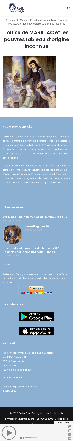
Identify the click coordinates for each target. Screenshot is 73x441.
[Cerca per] (68, 9)
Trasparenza (9, 390)
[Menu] (4, 9)
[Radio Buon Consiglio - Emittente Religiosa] (17, 7)
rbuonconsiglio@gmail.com (17, 369)
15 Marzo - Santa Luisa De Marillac (36, 20)
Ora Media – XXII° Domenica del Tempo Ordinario (35, 217)
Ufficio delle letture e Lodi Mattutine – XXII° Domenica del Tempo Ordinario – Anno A (31, 250)
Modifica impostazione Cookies (20, 386)
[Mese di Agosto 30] (12, 234)
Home (11, 20)
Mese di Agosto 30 (37, 226)
